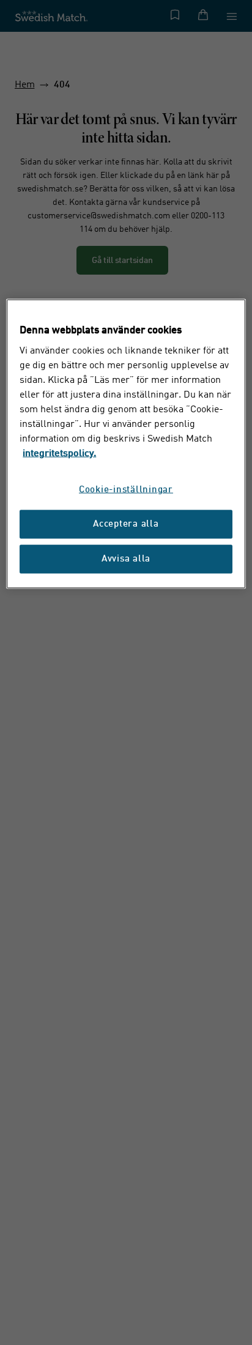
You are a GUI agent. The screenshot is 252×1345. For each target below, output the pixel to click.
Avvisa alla (126, 559)
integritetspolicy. (59, 454)
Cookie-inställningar (126, 490)
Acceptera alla (126, 524)
